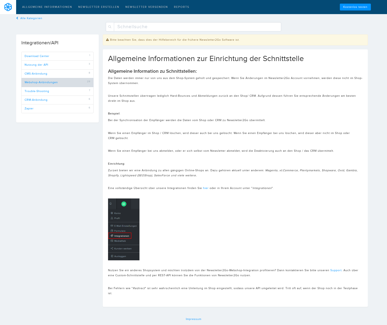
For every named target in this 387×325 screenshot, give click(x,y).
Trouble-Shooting (37, 91)
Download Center (37, 56)
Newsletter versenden (146, 7)
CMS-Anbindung (36, 73)
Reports (181, 7)
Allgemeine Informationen (47, 7)
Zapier (29, 108)
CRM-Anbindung (36, 100)
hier (206, 188)
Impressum (193, 319)
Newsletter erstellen (98, 7)
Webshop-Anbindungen (41, 82)
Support (336, 270)
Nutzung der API (36, 64)
